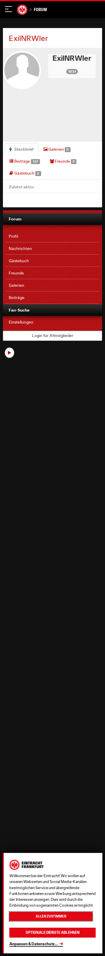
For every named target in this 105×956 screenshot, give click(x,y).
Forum (40, 9)
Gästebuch (26, 173)
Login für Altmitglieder (52, 335)
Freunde (64, 161)
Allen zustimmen (51, 916)
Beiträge (25, 161)
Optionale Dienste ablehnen (53, 932)
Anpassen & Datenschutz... (33, 943)
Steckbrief (23, 149)
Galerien (58, 149)
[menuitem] (52, 236)
